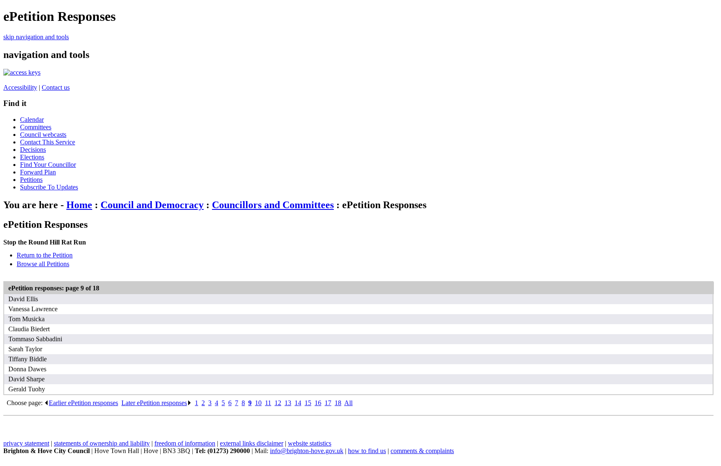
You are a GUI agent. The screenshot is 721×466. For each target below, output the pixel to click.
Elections (32, 157)
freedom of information (184, 443)
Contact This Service (47, 142)
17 (328, 402)
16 (318, 402)
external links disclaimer (251, 443)
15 (308, 402)
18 (338, 402)
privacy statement (26, 443)
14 (298, 402)
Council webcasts (43, 134)
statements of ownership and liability (102, 443)
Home (79, 204)
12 (278, 402)
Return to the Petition (45, 255)
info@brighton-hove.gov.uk (306, 450)
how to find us (367, 450)
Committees (35, 127)
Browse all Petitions (43, 263)
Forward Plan (38, 172)
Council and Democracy (152, 204)
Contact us (56, 87)
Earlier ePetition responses (83, 402)
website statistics (309, 443)
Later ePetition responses (154, 402)
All (348, 402)
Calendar (32, 119)
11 (268, 402)
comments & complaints (422, 450)
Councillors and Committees (273, 204)
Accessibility (20, 87)
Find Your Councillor (48, 164)
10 (258, 402)
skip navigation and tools (36, 36)
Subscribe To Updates (49, 187)
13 (288, 402)
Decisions (33, 149)
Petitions (31, 179)
